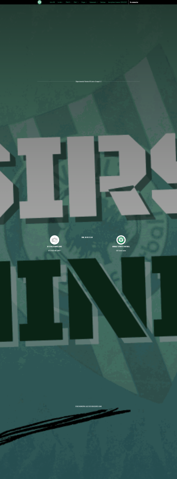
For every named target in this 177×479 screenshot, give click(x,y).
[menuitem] (52, 2)
